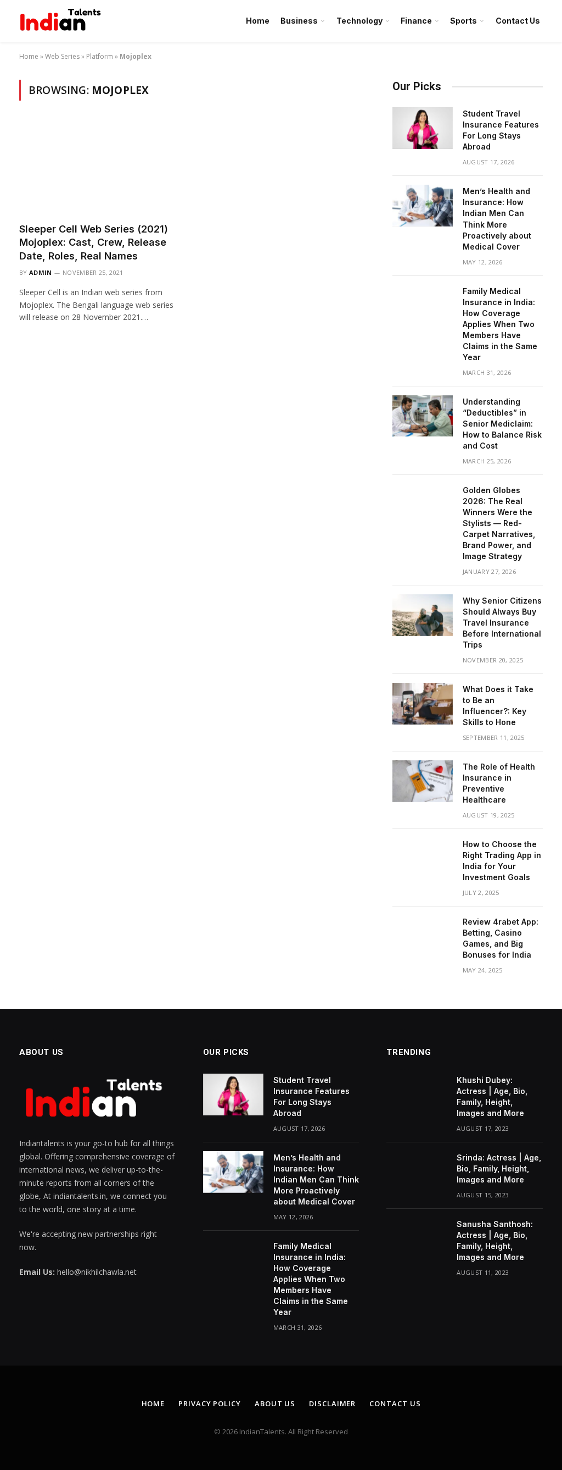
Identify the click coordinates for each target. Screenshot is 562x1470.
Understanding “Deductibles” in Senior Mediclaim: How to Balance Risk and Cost (502, 423)
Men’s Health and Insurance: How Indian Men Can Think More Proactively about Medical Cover (497, 218)
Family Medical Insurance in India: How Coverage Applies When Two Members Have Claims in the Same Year (500, 324)
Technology (359, 20)
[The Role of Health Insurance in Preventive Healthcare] (422, 781)
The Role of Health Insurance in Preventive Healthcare (499, 783)
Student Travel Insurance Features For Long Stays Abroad (501, 130)
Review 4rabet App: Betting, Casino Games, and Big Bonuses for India (500, 938)
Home (257, 20)
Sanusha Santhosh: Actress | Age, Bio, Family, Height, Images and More (495, 1240)
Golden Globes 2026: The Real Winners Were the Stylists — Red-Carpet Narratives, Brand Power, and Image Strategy (499, 523)
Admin (40, 272)
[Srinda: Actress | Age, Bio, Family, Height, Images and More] (416, 1172)
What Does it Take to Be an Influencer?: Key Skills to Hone (498, 705)
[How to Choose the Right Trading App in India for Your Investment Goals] (422, 859)
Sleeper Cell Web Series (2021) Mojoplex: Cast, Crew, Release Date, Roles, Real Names (93, 242)
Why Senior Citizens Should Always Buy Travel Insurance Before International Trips (502, 622)
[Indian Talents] (62, 21)
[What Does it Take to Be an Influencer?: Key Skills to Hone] (422, 704)
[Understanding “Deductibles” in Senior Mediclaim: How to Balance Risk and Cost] (422, 416)
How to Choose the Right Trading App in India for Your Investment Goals (502, 860)
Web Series (62, 56)
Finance (416, 20)
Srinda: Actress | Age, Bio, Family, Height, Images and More (499, 1168)
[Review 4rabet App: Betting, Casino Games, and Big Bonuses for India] (422, 936)
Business (299, 20)
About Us (275, 1403)
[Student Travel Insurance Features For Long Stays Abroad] (422, 128)
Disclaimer (332, 1403)
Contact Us (518, 20)
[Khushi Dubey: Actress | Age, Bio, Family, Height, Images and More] (416, 1094)
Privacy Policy (209, 1403)
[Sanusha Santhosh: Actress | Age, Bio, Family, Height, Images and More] (416, 1238)
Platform (99, 56)
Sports (463, 20)
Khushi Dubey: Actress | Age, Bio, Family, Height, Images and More (492, 1096)
